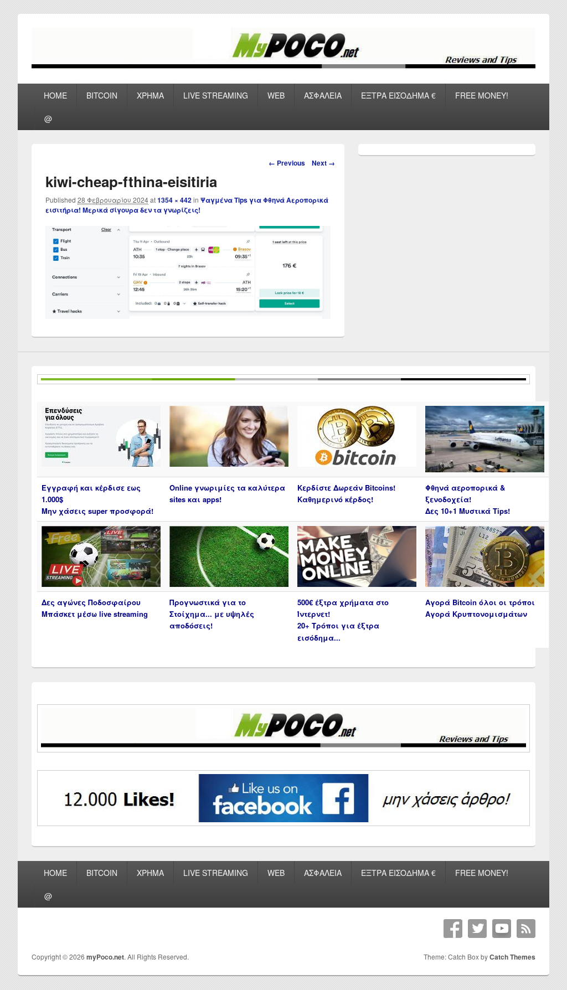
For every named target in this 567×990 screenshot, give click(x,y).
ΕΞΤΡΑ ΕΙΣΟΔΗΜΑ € (398, 95)
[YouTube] (501, 928)
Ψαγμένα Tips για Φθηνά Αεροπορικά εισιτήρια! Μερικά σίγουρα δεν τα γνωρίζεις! (186, 205)
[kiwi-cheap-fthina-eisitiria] (188, 315)
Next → (323, 163)
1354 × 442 (174, 200)
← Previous (287, 163)
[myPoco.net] (283, 66)
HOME (55, 95)
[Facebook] (453, 928)
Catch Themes (512, 957)
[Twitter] (477, 928)
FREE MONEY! (481, 95)
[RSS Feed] (526, 928)
